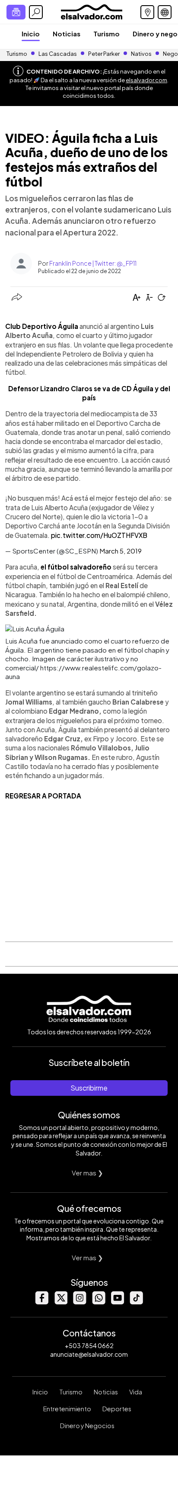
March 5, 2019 (120, 551)
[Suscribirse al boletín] (15, 12)
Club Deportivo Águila (41, 326)
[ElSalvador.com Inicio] (91, 11)
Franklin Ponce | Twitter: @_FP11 (93, 263)
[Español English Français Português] (165, 12)
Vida (135, 1392)
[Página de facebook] (41, 1302)
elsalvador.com (146, 80)
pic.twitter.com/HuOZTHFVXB (99, 535)
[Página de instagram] (79, 1302)
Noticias (66, 33)
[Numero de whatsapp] (98, 1302)
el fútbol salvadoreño (76, 567)
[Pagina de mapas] (147, 12)
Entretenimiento (67, 1409)
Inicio (31, 33)
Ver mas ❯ (87, 1172)
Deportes (116, 1409)
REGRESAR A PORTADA (43, 796)
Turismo (106, 33)
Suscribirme (89, 1087)
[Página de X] (60, 1302)
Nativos (141, 53)
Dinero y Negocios (87, 1425)
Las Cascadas (57, 53)
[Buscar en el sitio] (36, 12)
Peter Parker (104, 53)
